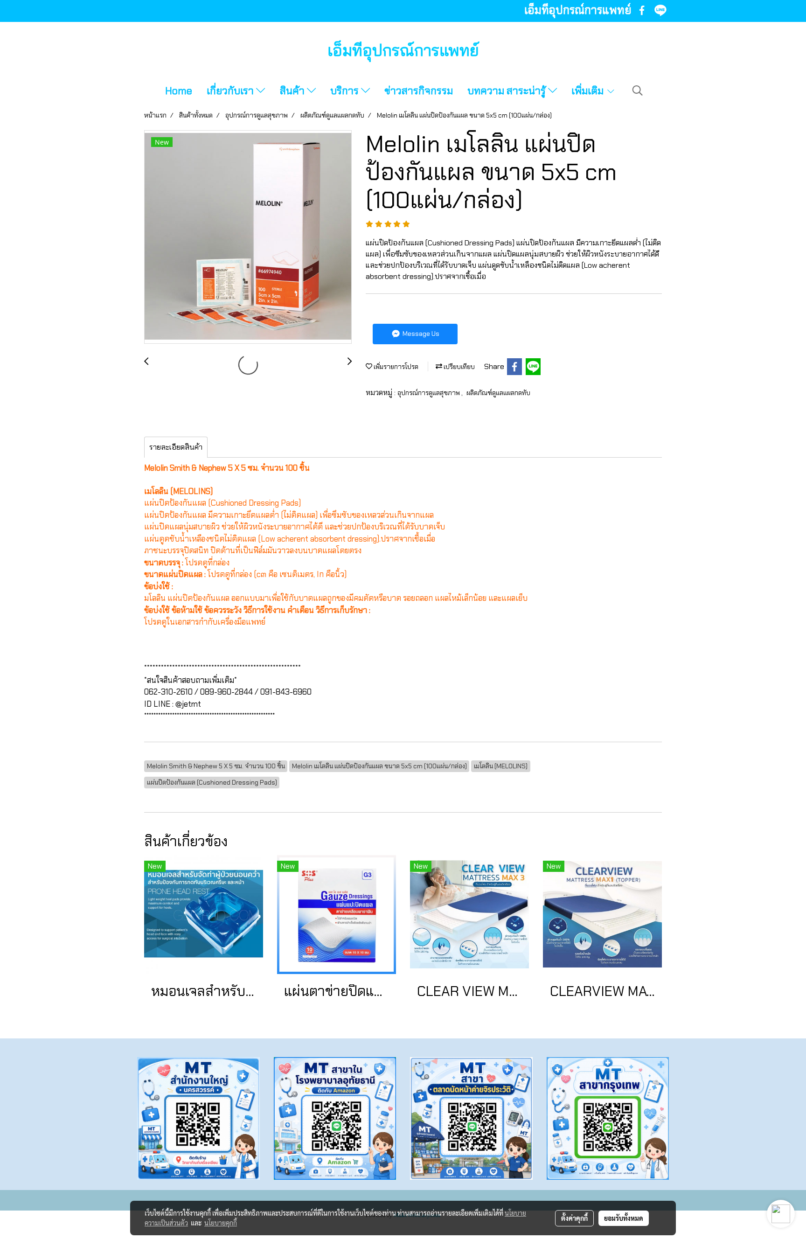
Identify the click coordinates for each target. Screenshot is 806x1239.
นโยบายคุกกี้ (220, 1222)
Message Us (420, 333)
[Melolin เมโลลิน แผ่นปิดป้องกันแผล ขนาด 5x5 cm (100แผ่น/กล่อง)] (248, 237)
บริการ (345, 90)
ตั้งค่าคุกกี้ (574, 1218)
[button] (637, 90)
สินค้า (293, 90)
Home (178, 90)
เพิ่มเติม (588, 90)
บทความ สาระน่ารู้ (507, 90)
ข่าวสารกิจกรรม (418, 90)
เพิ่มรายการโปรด (395, 366)
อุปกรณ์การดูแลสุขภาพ (429, 393)
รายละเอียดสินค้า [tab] (175, 447)
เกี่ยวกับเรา (231, 90)
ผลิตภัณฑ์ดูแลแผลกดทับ (498, 393)
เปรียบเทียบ (458, 366)
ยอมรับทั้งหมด (623, 1218)
